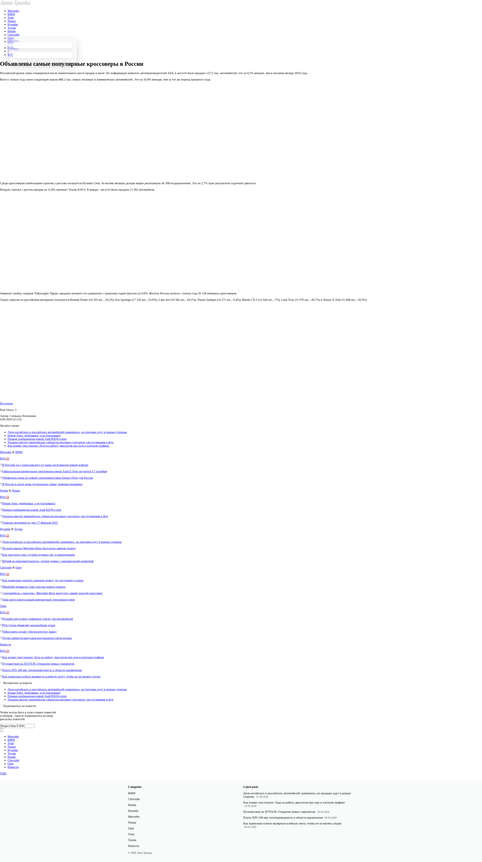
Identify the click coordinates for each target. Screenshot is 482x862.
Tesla (11, 17)
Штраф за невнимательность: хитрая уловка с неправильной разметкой (48, 561)
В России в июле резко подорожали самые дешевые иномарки (42, 484)
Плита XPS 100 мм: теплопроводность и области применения (42, 670)
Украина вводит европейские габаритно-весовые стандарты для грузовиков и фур (60, 442)
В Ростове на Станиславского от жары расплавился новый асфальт (45, 465)
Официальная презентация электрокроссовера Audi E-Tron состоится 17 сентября (54, 471)
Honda (12, 31)
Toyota (12, 27)
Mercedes (13, 10)
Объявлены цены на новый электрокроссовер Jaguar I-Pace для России (47, 477)
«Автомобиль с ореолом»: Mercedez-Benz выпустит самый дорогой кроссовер (52, 593)
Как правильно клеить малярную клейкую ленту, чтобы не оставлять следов (51, 676)
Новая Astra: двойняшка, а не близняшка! (34, 435)
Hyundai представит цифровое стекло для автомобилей (37, 618)
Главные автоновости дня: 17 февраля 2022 (30, 522)
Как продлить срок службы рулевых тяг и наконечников (38, 554)
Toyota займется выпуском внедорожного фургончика (37, 638)
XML (3, 773)
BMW (11, 14)
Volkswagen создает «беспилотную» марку (29, 631)
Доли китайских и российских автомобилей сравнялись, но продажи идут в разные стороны (67, 432)
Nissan (12, 21)
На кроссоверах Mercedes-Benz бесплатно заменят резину (39, 548)
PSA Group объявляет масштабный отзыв (28, 625)
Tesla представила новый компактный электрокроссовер (38, 599)
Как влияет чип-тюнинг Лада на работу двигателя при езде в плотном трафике (58, 445)
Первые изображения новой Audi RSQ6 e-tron (37, 439)
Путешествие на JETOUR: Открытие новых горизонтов (38, 663)
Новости (5, 644)
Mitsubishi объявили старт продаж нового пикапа (33, 586)
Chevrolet (13, 34)
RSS (3, 458)
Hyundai (13, 24)
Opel (10, 38)
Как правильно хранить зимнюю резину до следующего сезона (42, 580)
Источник (6, 403)
